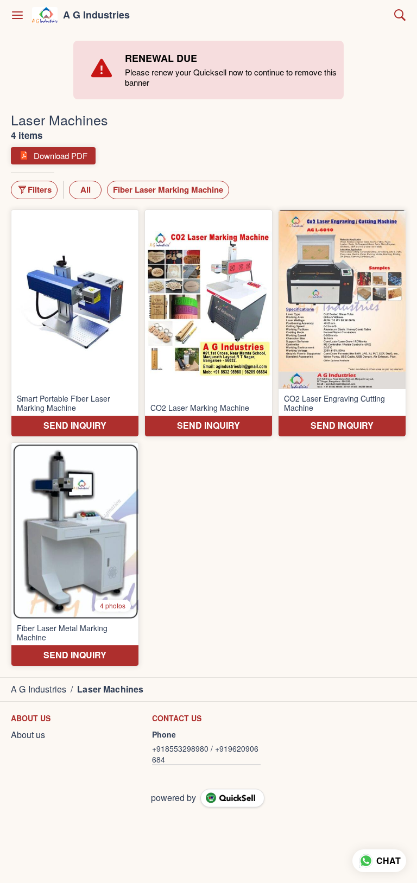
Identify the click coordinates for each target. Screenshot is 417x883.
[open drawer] (17, 15)
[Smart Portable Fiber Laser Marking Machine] (75, 323)
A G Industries (96, 15)
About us (28, 735)
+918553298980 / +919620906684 (205, 754)
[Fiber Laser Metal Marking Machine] (75, 554)
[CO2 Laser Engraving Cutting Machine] (342, 323)
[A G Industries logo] (45, 15)
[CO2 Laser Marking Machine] (208, 323)
